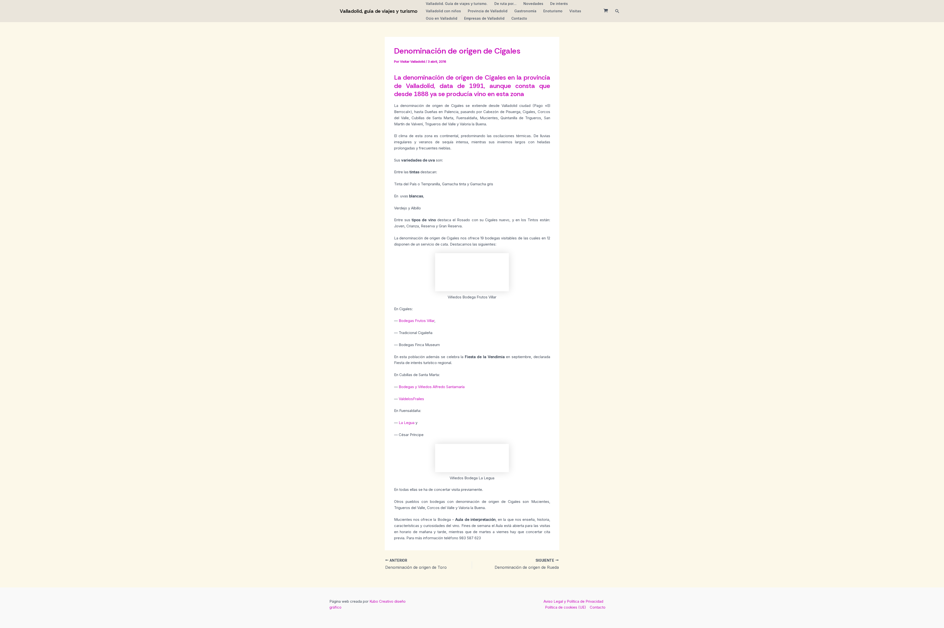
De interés (559, 3)
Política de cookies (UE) (565, 607)
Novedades (533, 3)
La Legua (407, 422)
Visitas (575, 11)
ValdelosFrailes (411, 398)
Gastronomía (525, 11)
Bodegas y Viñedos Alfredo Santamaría (432, 386)
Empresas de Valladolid (484, 18)
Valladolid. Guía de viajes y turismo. (456, 3)
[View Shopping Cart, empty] (605, 11)
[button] (617, 11)
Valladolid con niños (443, 11)
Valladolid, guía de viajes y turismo (378, 11)
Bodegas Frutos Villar (416, 320)
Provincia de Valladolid (487, 11)
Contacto (519, 18)
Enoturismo (552, 11)
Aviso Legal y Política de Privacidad (573, 601)
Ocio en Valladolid (441, 18)
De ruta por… (505, 3)
